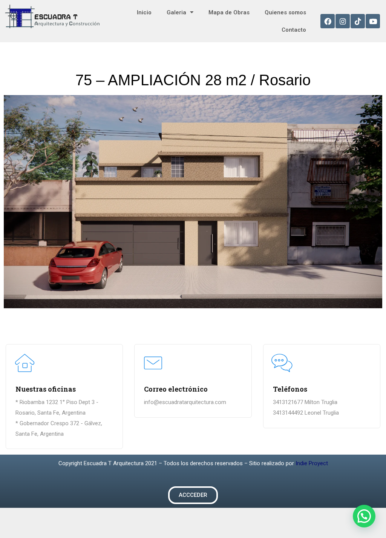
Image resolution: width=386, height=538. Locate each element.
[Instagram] (342, 21)
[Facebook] (327, 21)
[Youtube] (373, 21)
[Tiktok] (358, 21)
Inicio (144, 12)
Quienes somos (285, 12)
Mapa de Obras (229, 12)
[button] (193, 495)
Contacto (294, 29)
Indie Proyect (312, 463)
